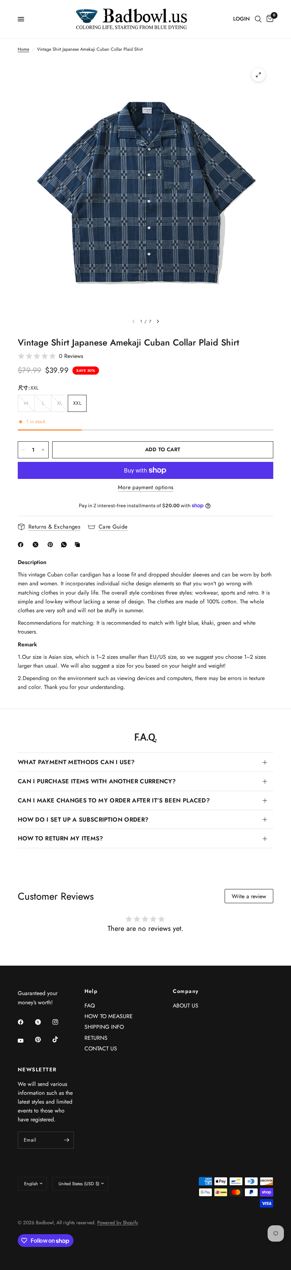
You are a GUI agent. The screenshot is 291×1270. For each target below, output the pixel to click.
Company (185, 991)
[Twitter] (43, 1022)
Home (23, 49)
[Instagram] (60, 1022)
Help (91, 991)
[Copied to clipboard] (79, 544)
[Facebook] (22, 544)
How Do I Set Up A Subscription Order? (83, 819)
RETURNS (96, 1038)
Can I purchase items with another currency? (97, 781)
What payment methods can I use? (76, 762)
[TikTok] (60, 1039)
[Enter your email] (67, 1140)
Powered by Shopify (117, 1222)
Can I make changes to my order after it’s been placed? (114, 800)
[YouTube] (25, 1040)
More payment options (145, 487)
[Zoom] (258, 75)
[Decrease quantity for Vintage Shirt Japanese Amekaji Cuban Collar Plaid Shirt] (23, 450)
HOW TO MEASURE (108, 1016)
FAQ (89, 1005)
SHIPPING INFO (104, 1027)
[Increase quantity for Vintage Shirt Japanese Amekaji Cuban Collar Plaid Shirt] (43, 450)
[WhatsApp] (65, 544)
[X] (37, 544)
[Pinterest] (52, 544)
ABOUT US (185, 1005)
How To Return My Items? (60, 838)
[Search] (258, 19)
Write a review (249, 896)
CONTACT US (100, 1048)
